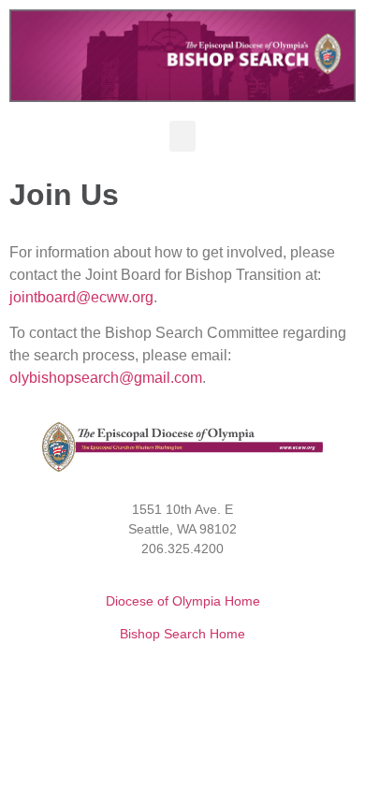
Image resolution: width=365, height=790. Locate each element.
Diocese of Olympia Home (183, 600)
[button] (182, 136)
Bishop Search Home (182, 633)
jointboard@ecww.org (81, 297)
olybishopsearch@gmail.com (105, 378)
